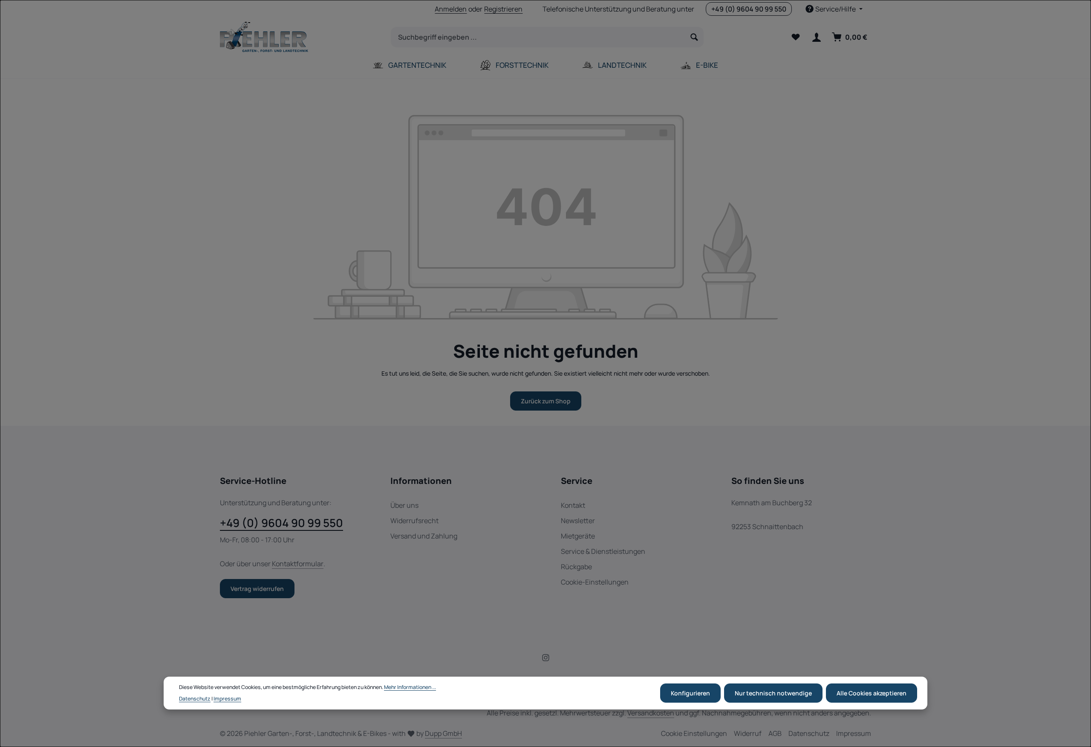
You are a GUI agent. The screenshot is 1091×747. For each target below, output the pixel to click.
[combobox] (538, 37)
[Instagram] (546, 658)
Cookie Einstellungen (694, 733)
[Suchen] (694, 37)
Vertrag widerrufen (257, 589)
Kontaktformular (297, 563)
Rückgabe (576, 566)
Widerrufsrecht (414, 520)
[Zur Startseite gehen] (264, 37)
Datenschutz (808, 733)
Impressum (853, 733)
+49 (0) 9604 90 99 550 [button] (748, 9)
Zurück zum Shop (546, 401)
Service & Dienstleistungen (603, 551)
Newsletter (578, 520)
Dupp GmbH (443, 733)
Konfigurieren (690, 693)
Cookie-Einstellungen (595, 582)
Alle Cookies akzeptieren (871, 693)
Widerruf (748, 733)
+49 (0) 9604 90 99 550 (281, 522)
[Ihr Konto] (816, 37)
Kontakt (573, 505)
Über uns (404, 505)
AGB (775, 733)
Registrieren (503, 9)
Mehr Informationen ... (410, 687)
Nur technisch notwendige (773, 693)
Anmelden (451, 9)
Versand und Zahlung (423, 536)
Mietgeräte (578, 536)
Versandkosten (650, 713)
